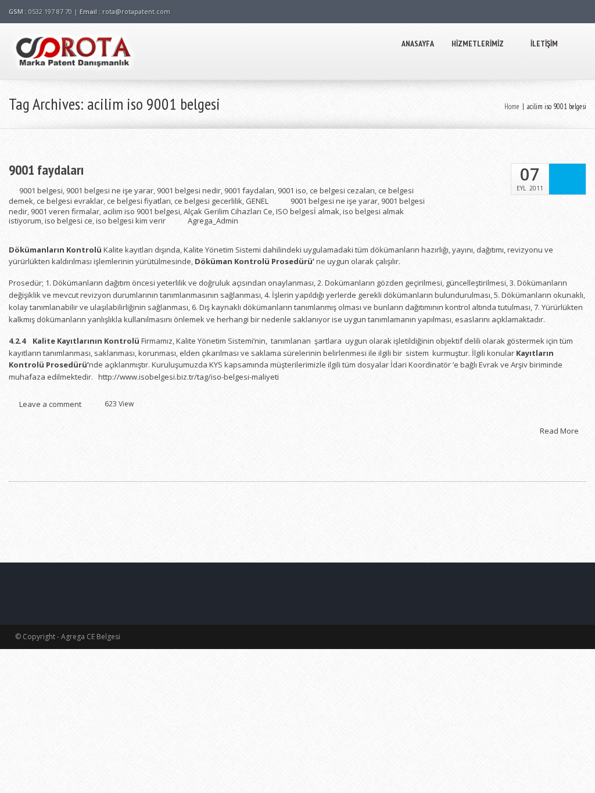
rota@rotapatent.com (136, 11)
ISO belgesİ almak (307, 211)
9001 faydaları (46, 170)
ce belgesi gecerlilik (208, 201)
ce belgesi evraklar (70, 201)
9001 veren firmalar (65, 211)
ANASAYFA (418, 43)
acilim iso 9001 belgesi (141, 211)
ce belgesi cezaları (342, 190)
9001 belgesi (41, 190)
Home (511, 106)
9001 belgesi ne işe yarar (109, 190)
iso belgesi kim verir (131, 220)
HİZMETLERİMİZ (477, 43)
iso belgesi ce (68, 220)
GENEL (257, 201)
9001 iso (292, 190)
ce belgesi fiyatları (139, 201)
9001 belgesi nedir (189, 190)
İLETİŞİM (544, 43)
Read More (560, 430)
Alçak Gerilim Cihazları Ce (228, 211)
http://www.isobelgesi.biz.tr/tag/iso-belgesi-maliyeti (188, 377)
